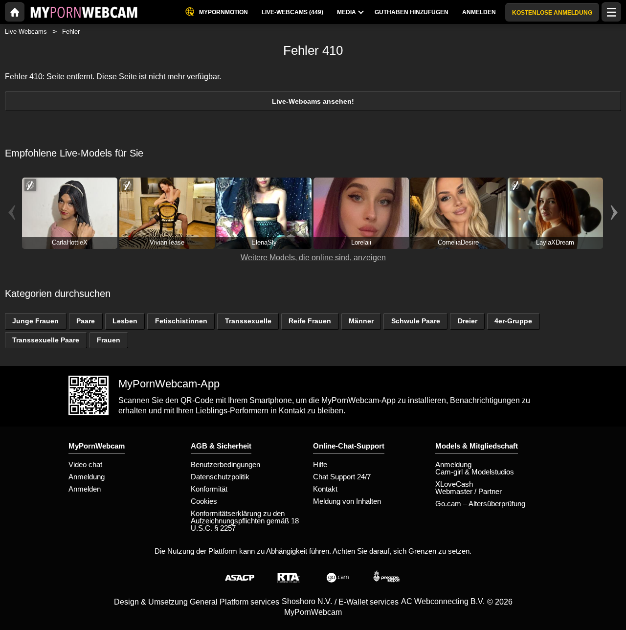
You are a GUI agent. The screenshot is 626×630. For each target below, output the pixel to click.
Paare (85, 321)
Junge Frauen (35, 321)
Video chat (85, 464)
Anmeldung (86, 476)
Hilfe (320, 464)
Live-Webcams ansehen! (313, 101)
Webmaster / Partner (468, 491)
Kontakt (325, 489)
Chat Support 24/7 (342, 476)
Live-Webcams (26, 31)
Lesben (124, 321)
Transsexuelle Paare (45, 340)
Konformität (209, 489)
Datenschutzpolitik (220, 476)
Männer (361, 321)
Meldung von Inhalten (347, 501)
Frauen (108, 340)
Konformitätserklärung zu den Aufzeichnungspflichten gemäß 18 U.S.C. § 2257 (245, 520)
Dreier (467, 321)
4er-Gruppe (513, 321)
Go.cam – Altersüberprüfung (480, 503)
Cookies (204, 501)
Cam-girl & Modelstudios (474, 472)
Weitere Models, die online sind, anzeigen (313, 257)
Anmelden (84, 489)
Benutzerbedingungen (225, 464)
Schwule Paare (415, 321)
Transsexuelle (248, 321)
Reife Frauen (310, 321)
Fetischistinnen (181, 321)
